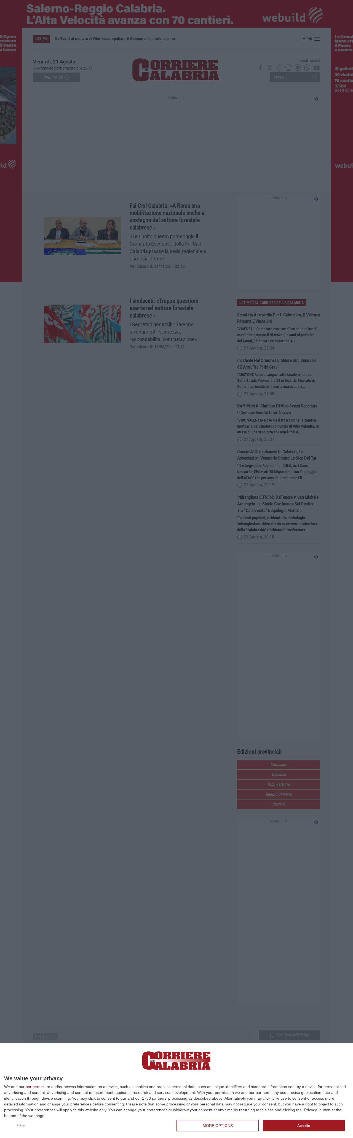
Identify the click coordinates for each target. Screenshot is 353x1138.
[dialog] (176, 1091)
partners (33, 1087)
